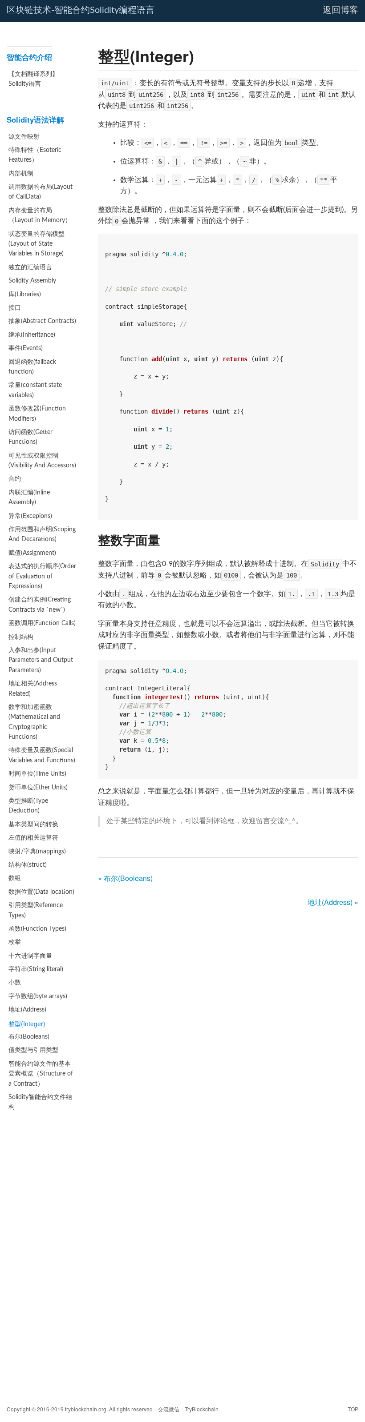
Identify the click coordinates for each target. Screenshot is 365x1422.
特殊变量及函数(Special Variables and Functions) (41, 755)
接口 (14, 308)
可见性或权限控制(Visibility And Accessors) (42, 461)
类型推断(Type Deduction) (28, 806)
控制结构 (20, 637)
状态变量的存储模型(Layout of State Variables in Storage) (36, 244)
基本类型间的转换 (33, 824)
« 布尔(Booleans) (125, 878)
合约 (14, 479)
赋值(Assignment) (32, 553)
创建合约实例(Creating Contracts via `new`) (39, 605)
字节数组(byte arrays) (37, 996)
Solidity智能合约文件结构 (40, 1102)
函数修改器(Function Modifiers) (37, 414)
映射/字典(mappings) (37, 851)
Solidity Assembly (32, 281)
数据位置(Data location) (41, 892)
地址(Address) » (333, 902)
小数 (14, 983)
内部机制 (20, 174)
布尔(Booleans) (28, 1037)
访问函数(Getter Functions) (30, 437)
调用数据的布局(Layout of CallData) (40, 192)
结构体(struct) (27, 865)
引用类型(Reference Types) (35, 910)
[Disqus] (228, 1025)
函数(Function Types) (37, 929)
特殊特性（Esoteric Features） (34, 155)
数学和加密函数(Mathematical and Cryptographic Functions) (34, 722)
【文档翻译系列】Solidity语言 (33, 79)
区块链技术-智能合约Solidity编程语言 (80, 10)
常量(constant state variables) (35, 390)
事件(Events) (25, 348)
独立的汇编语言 (30, 267)
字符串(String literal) (35, 969)
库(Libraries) (24, 294)
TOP (353, 1409)
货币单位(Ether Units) (38, 788)
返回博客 (340, 10)
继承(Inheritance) (31, 335)
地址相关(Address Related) (32, 689)
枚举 (14, 942)
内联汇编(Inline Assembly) (29, 498)
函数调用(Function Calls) (42, 623)
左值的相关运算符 (33, 838)
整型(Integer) (26, 1023)
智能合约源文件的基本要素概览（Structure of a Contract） (40, 1074)
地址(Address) (27, 1010)
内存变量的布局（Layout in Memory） (39, 215)
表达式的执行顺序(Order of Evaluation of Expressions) (42, 576)
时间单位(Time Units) (37, 774)
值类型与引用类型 (33, 1050)
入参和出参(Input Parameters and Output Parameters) (40, 660)
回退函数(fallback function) (32, 367)
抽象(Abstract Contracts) (42, 321)
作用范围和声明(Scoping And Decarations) (42, 534)
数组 (14, 878)
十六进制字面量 (30, 956)
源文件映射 (24, 137)
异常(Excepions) (30, 516)
